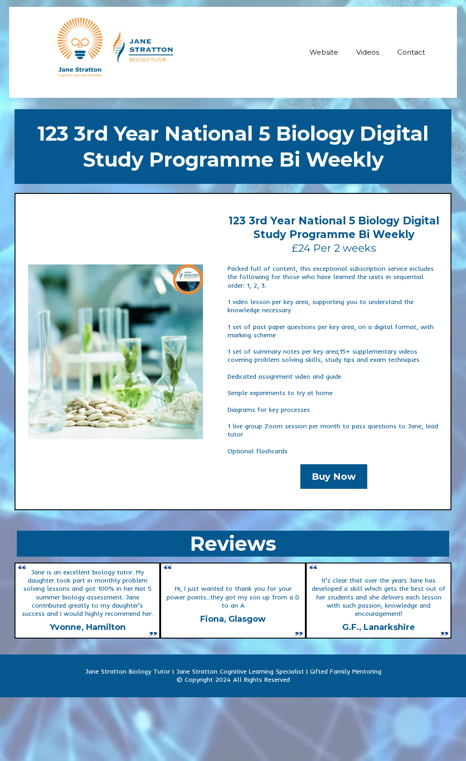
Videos (367, 52)
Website (323, 52)
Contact (411, 52)
